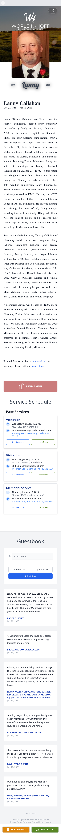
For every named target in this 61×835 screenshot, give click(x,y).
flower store (37, 366)
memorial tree (39, 361)
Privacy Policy (22, 822)
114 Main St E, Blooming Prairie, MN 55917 (33, 468)
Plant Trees (43, 442)
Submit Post (30, 576)
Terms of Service (38, 822)
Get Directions (18, 442)
